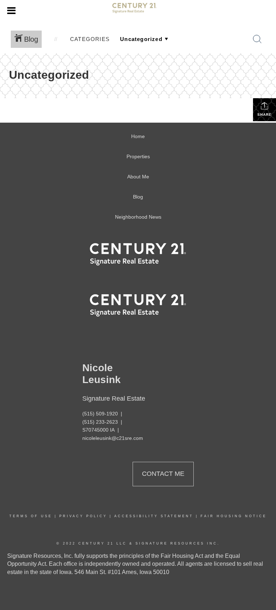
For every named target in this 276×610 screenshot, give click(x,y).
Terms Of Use (30, 516)
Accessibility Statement (153, 516)
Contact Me (163, 473)
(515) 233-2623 (100, 422)
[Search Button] (257, 39)
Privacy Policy (83, 516)
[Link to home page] (138, 11)
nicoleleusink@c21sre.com (112, 438)
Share (264, 115)
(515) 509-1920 (100, 413)
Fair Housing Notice (234, 516)
